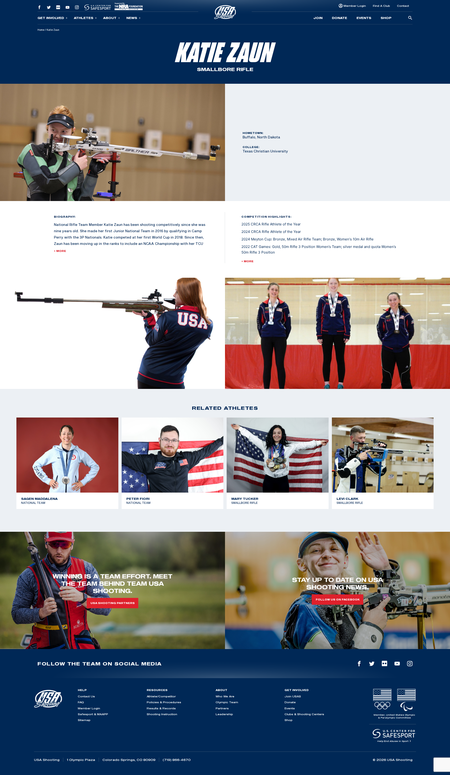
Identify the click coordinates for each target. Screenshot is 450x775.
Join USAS (293, 696)
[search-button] (410, 18)
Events (363, 17)
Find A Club (381, 5)
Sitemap (84, 720)
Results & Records (161, 708)
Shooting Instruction (162, 714)
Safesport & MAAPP (93, 714)
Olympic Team (227, 702)
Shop (386, 17)
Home (41, 29)
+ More (60, 251)
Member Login (355, 5)
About (109, 17)
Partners (222, 708)
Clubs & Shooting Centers (304, 714)
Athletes (83, 17)
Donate (339, 17)
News (131, 17)
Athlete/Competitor (161, 696)
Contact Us (86, 696)
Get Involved (51, 17)
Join (317, 17)
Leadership (224, 714)
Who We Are (225, 696)
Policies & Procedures (164, 702)
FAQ (81, 702)
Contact (403, 5)
